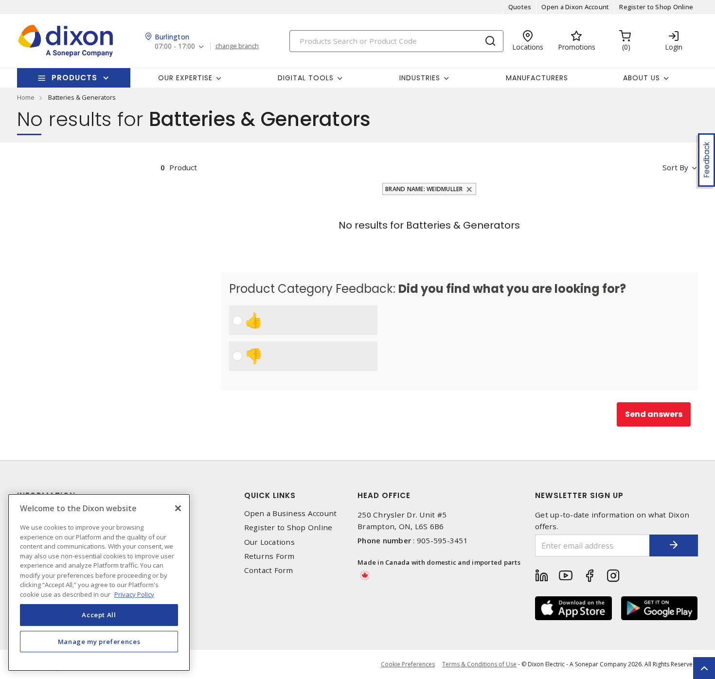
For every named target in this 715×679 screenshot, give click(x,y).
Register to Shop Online (656, 6)
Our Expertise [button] (185, 78)
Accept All (99, 614)
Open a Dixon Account (575, 6)
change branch (237, 46)
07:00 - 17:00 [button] (175, 46)
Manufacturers (537, 78)
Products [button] (74, 77)
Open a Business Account (290, 513)
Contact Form (268, 570)
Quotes (520, 6)
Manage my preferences (99, 641)
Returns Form (269, 556)
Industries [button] (419, 78)
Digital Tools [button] (306, 78)
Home (26, 97)
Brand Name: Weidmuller (424, 189)
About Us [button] (641, 78)
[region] (99, 582)
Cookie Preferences (408, 664)
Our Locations (269, 542)
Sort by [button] (675, 167)
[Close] (178, 508)
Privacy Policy (134, 594)
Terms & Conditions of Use (479, 664)
